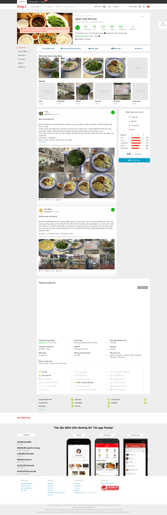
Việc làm (50, 488)
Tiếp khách (113, 357)
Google (76, 490)
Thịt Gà (41, 363)
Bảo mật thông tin (26, 488)
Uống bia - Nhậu (129, 355)
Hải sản (51, 363)
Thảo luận (51, 200)
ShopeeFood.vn (79, 493)
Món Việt (85, 22)
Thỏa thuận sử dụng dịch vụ (56, 493)
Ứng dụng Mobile (26, 483)
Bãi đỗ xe (21, 67)
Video (40, 101)
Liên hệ (50, 495)
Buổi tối (95, 343)
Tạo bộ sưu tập (25, 485)
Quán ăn (78, 22)
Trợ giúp (50, 485)
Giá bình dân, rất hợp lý (48, 216)
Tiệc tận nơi (121, 357)
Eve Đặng (48, 209)
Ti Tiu (46, 112)
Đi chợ (43, 2)
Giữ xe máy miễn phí (85, 382)
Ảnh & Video (24, 51)
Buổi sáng (77, 343)
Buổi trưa (84, 343)
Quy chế (50, 490)
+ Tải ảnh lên (103, 91)
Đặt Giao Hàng (33, 2)
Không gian (61, 101)
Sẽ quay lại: (64, 234)
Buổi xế (90, 343)
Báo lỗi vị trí (142, 287)
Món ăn (78, 101)
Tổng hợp (117, 101)
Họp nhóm (138, 355)
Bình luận (22, 55)
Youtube (77, 488)
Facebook (77, 483)
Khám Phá (22, 2)
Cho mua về (46, 375)
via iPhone (47, 114)
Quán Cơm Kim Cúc (46, 119)
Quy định (24, 490)
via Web (46, 211)
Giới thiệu (51, 483)
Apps (117, 6)
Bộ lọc (98, 6)
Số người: (42, 234)
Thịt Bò (46, 363)
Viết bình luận (135, 160)
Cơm (56, 363)
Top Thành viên (23, 418)
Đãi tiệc (112, 355)
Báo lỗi (60, 200)
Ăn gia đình (119, 355)
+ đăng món (137, 67)
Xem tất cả (42, 409)
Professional (136, 101)
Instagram (77, 485)
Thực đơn (21, 59)
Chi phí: (50, 234)
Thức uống (62, 363)
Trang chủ (22, 47)
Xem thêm (42, 142)
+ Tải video (47, 91)
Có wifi (44, 372)
